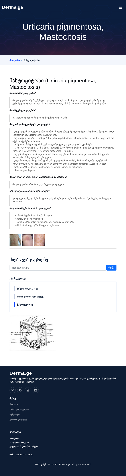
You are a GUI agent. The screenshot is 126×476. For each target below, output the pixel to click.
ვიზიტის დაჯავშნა (18, 420)
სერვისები (15, 414)
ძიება (111, 267)
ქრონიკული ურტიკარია (31, 296)
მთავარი (15, 60)
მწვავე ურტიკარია (27, 288)
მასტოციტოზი (25, 304)
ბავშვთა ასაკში (86, 131)
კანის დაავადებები (19, 409)
